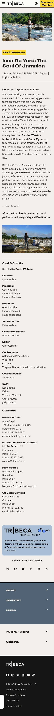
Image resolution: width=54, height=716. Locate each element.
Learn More (10, 550)
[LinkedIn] (38, 568)
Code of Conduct (14, 706)
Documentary (11, 89)
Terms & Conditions (15, 695)
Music (25, 89)
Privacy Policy (12, 700)
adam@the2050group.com (16, 435)
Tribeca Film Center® (16, 689)
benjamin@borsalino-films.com (19, 486)
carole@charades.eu (13, 511)
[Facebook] (15, 568)
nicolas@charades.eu (13, 461)
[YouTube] (23, 568)
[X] (46, 568)
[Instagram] (7, 568)
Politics (34, 89)
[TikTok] (31, 568)
